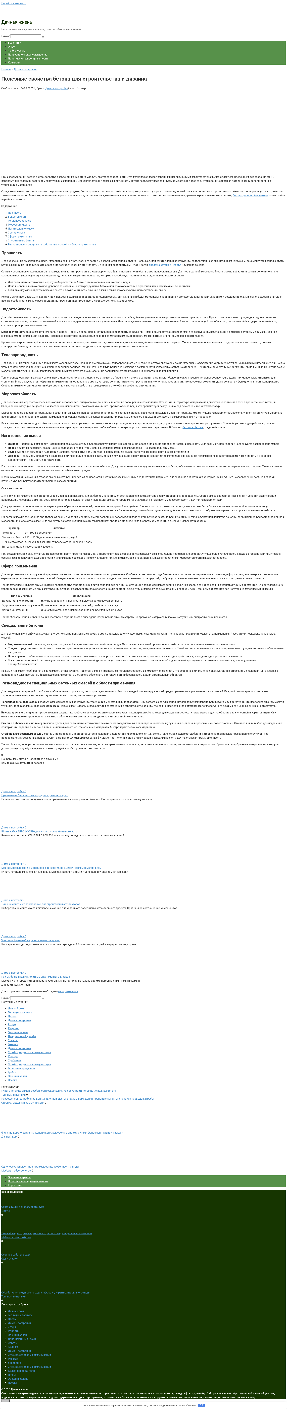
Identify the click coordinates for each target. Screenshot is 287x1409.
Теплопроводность (19, 220)
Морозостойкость (19, 224)
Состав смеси (16, 232)
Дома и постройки (56, 88)
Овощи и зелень (18, 1032)
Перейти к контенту (13, 3)
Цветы (12, 1016)
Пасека (12, 1080)
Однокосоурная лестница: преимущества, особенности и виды (40, 1166)
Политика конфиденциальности (28, 58)
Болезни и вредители (21, 1068)
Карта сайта (15, 1185)
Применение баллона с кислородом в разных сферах (34, 795)
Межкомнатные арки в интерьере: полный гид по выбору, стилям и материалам (51, 867)
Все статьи (14, 42)
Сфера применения (20, 236)
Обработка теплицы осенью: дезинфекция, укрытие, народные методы (45, 1292)
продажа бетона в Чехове (165, 264)
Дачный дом (16, 1008)
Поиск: (5, 36)
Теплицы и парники (20, 1012)
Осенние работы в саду (15, 1254)
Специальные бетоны (21, 240)
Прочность (14, 212)
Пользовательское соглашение (27, 54)
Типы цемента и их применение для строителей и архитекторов (40, 904)
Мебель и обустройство (16, 1170)
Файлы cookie (16, 50)
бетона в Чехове (193, 427)
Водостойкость (17, 216)
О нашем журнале (19, 1177)
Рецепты (13, 1028)
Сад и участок (9, 1258)
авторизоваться (68, 991)
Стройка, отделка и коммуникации (29, 1052)
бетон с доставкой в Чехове (250, 195)
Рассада (13, 1056)
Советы (13, 1040)
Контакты (14, 62)
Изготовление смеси (21, 228)
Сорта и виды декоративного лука (22, 1206)
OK (201, 1405)
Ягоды (12, 1024)
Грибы (12, 1072)
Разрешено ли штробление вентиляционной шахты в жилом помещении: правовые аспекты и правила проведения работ (77, 1098)
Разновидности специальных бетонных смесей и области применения (52, 244)
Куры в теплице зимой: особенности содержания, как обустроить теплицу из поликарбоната (58, 1090)
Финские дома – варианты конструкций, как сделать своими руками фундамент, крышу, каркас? (62, 1132)
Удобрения (14, 1060)
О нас (11, 46)
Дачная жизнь (16, 22)
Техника (13, 1044)
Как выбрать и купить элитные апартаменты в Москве (35, 976)
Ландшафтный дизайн (22, 1036)
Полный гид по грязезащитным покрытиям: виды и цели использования (46, 1233)
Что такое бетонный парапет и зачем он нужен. (30, 940)
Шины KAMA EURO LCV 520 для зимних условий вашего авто (39, 831)
